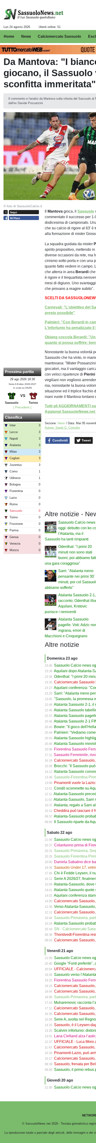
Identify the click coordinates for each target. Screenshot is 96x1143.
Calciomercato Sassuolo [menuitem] (59, 36)
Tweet (86, 440)
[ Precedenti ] (22, 407)
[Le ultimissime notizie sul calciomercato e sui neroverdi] (33, 14)
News (61, 423)
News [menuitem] (26, 36)
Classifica (13, 417)
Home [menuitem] (9, 36)
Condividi (59, 440)
